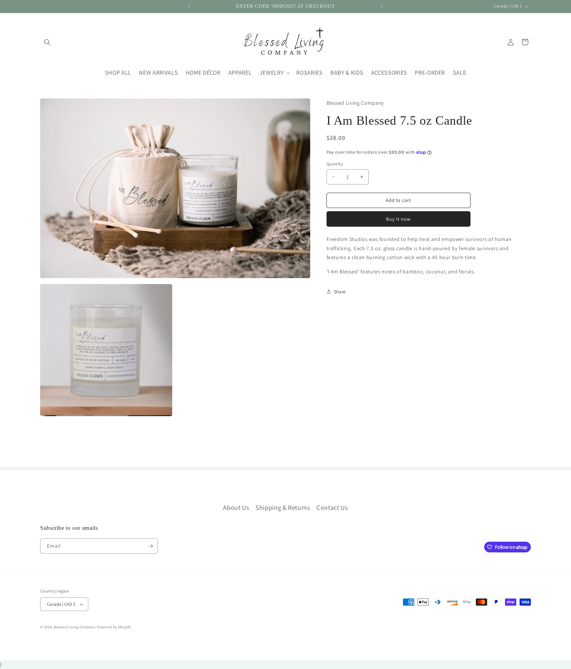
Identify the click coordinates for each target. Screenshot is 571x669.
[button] (47, 42)
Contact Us (332, 507)
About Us (236, 507)
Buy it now (398, 218)
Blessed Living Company (75, 627)
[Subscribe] (150, 546)
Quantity (335, 164)
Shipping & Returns (282, 507)
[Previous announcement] (189, 6)
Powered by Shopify (114, 627)
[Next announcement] (382, 6)
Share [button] (340, 291)
